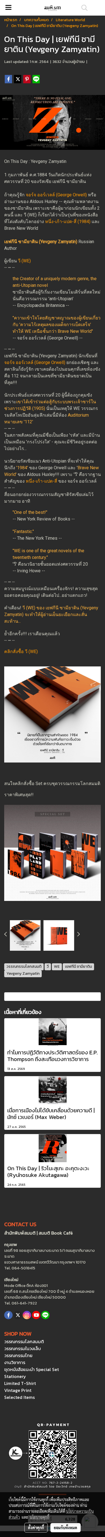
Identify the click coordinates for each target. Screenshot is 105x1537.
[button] (82, 8)
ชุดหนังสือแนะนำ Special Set (31, 1369)
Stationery (15, 1376)
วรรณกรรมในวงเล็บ (22, 1348)
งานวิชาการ (14, 1362)
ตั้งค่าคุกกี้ (36, 1527)
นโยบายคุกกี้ (39, 1516)
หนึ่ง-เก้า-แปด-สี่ (41, 481)
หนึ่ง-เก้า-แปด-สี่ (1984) (67, 221)
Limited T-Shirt (20, 1383)
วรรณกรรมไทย (18, 1355)
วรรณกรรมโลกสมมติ (24, 1341)
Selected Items (19, 1397)
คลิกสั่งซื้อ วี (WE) (21, 651)
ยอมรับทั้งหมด (65, 1527)
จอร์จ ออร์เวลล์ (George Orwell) (56, 194)
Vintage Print (17, 1390)
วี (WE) (24, 260)
